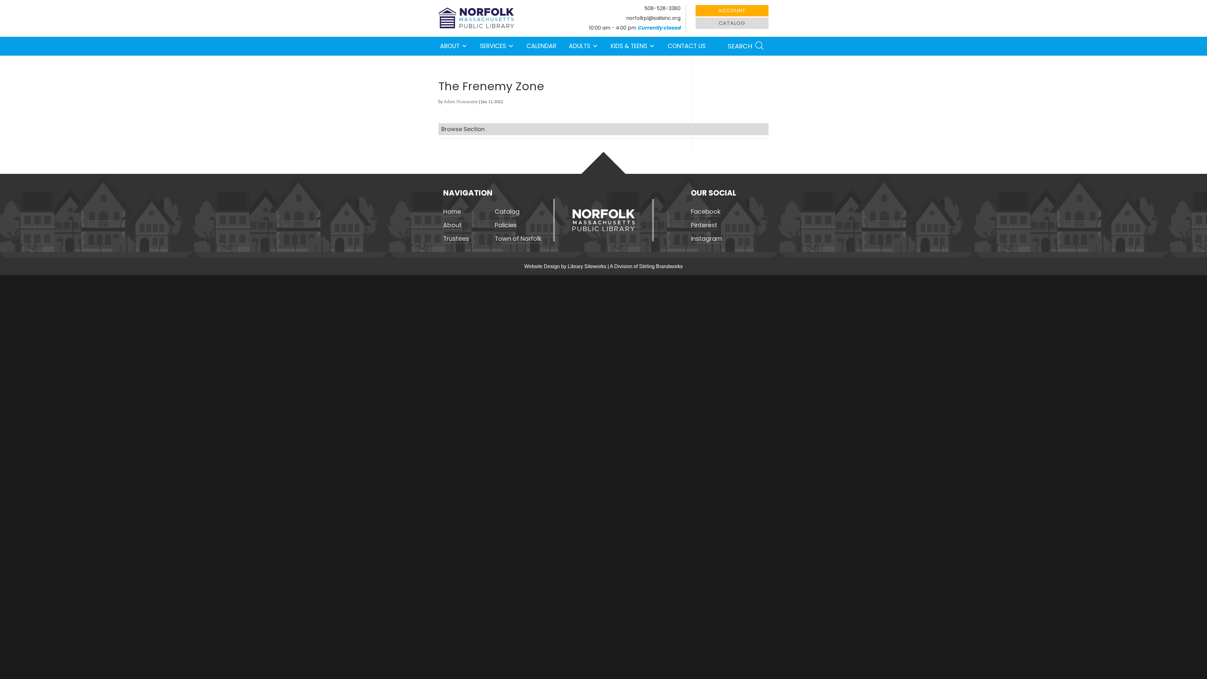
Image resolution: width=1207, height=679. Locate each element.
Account (732, 10)
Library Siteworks (587, 266)
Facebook (705, 212)
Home (452, 212)
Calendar (541, 46)
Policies (506, 225)
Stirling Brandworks (661, 266)
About (450, 46)
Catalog (732, 23)
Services (493, 46)
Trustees (456, 239)
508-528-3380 (662, 8)
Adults (579, 46)
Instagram (706, 239)
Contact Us (687, 46)
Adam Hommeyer (461, 101)
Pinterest (704, 225)
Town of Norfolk (518, 239)
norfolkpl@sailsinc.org (653, 18)
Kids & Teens (629, 46)
